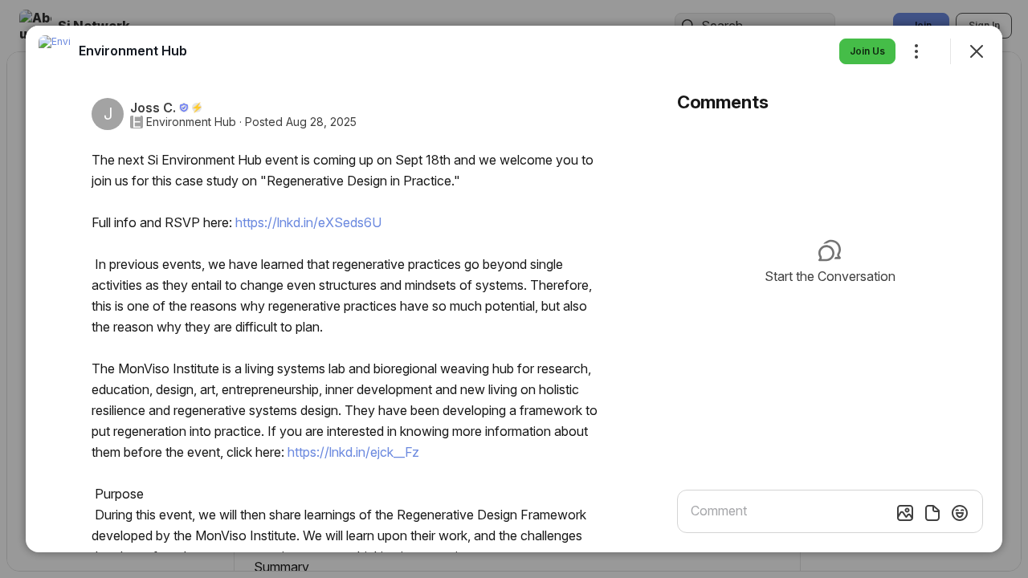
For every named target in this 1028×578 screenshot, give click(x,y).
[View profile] (55, 51)
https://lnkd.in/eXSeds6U (308, 222)
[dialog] (514, 289)
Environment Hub (191, 122)
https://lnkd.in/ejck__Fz (353, 452)
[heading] (133, 50)
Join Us (867, 51)
